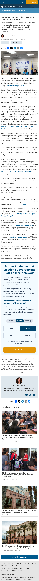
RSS (13, 571)
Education (5, 43)
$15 (11, 328)
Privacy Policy (6, 571)
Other (27, 335)
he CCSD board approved (23, 225)
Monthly (19, 321)
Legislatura (21, 11)
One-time (11, 321)
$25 (28, 328)
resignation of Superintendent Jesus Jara (16, 172)
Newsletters (32, 2)
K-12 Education (17, 43)
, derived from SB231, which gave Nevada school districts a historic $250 (19, 126)
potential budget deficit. (16, 86)
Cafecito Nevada (8, 11)
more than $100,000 (22, 204)
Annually (28, 321)
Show (19, 557)
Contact (18, 571)
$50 (11, 335)
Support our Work (7, 574)
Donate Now (19, 350)
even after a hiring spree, (17, 237)
